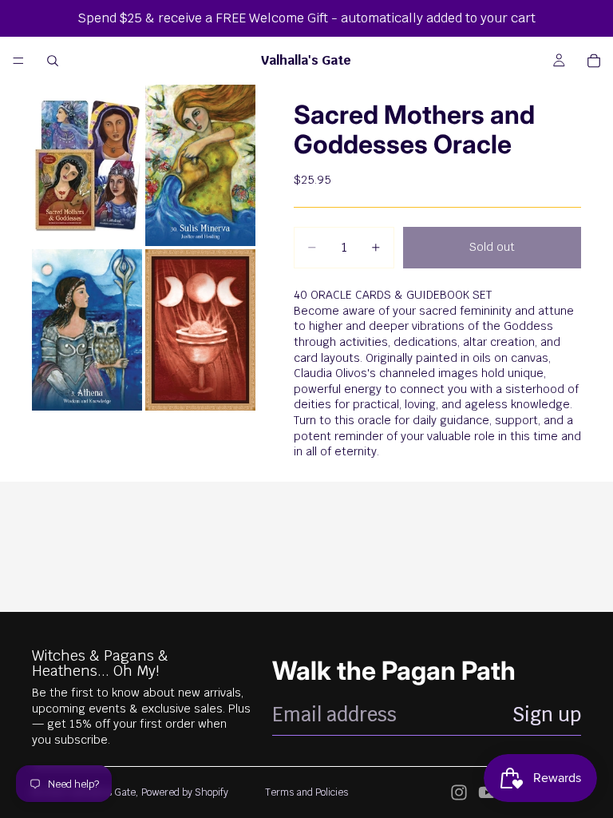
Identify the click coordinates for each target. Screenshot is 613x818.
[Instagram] (459, 792)
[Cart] (593, 60)
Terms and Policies (306, 792)
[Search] (52, 60)
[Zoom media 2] (200, 165)
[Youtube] (486, 792)
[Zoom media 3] (87, 330)
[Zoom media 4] (200, 330)
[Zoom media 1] (87, 165)
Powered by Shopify (184, 792)
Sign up (546, 714)
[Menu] (18, 60)
